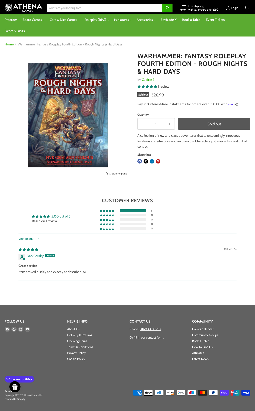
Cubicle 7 (148, 80)
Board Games (33, 20)
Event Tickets (215, 20)
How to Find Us (202, 347)
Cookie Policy (76, 359)
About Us (73, 329)
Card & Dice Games (64, 20)
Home (9, 44)
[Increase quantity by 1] (169, 124)
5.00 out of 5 (61, 216)
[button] (233, 8)
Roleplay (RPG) (96, 20)
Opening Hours (77, 341)
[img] (28, 249)
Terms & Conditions (80, 347)
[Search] (167, 8)
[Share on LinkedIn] (152, 161)
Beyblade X (169, 20)
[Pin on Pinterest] (158, 161)
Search (8, 391)
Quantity (143, 114)
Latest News (200, 359)
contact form (154, 337)
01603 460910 (150, 329)
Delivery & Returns (79, 335)
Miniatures (122, 20)
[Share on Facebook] (139, 161)
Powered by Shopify (15, 398)
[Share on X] (146, 161)
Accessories (145, 20)
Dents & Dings (15, 31)
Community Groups (205, 335)
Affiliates (198, 353)
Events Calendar (202, 329)
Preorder (11, 20)
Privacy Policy (76, 353)
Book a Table (191, 20)
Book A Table (200, 341)
